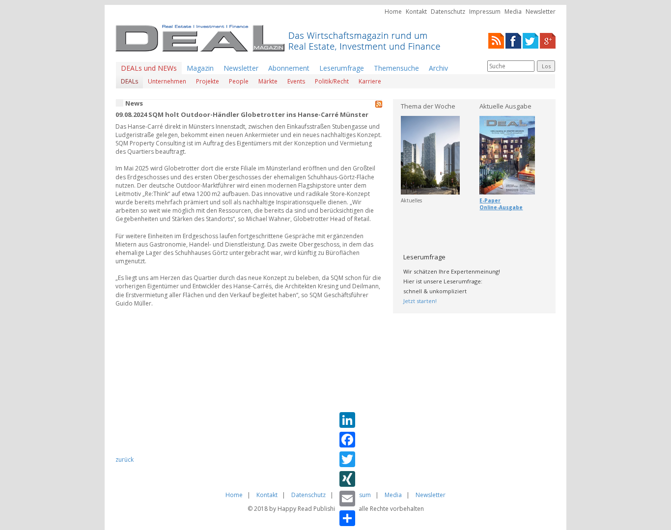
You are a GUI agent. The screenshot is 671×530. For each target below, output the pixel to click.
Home (393, 11)
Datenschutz (448, 11)
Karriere (370, 81)
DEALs (129, 81)
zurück (124, 459)
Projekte (207, 81)
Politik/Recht (332, 81)
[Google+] (548, 40)
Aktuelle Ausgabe (505, 106)
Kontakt (416, 11)
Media (513, 11)
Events (296, 81)
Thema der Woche (428, 106)
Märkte (268, 81)
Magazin (200, 68)
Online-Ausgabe (501, 207)
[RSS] (496, 40)
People (239, 81)
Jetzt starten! (420, 301)
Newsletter (541, 11)
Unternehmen (167, 81)
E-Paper (490, 200)
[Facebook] (513, 40)
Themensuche (396, 68)
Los (546, 66)
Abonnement (288, 68)
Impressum (485, 11)
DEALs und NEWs (149, 68)
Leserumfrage (341, 68)
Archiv (438, 68)
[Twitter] (530, 40)
